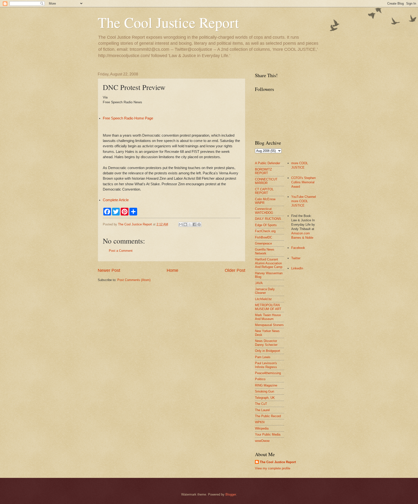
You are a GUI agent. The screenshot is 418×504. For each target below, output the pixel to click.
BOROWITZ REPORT (263, 171)
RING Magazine (266, 385)
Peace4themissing (268, 373)
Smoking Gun (264, 391)
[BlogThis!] (185, 224)
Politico (260, 379)
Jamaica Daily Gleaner (265, 291)
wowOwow (262, 441)
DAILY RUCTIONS (268, 219)
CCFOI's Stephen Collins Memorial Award (303, 182)
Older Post (235, 270)
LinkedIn (297, 268)
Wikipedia (262, 428)
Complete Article (116, 200)
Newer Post (109, 270)
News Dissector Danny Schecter (266, 342)
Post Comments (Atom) (133, 280)
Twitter (295, 258)
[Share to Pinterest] (199, 224)
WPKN (259, 422)
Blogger (230, 494)
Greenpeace (263, 243)
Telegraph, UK (265, 398)
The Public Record (268, 416)
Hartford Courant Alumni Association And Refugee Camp (268, 263)
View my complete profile (272, 468)
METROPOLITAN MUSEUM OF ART (268, 307)
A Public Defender (267, 163)
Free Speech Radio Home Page (128, 118)
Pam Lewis (262, 357)
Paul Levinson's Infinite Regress (266, 365)
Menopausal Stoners (269, 325)
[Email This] (180, 224)
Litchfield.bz (263, 299)
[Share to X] (189, 224)
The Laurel (262, 410)
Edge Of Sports (266, 225)
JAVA (259, 283)
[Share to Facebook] (194, 224)
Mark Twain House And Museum (268, 316)
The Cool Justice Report (168, 22)
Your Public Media (267, 434)
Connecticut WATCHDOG (264, 210)
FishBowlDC (263, 237)
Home (172, 270)
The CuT (261, 404)
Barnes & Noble (302, 237)
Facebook (298, 248)
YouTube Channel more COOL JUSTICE (303, 201)
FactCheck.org (265, 231)
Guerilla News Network (264, 251)
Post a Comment (121, 250)
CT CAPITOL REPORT (264, 191)
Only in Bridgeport (267, 351)
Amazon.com (300, 233)
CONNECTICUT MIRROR (266, 181)
